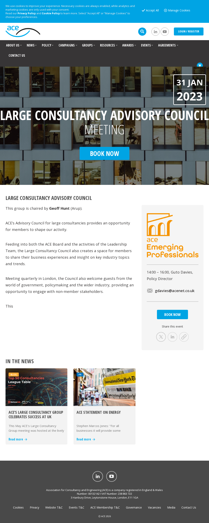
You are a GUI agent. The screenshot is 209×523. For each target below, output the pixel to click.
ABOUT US (12, 45)
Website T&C (54, 507)
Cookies (18, 507)
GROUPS (87, 45)
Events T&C (76, 507)
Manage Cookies (179, 10)
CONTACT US (17, 55)
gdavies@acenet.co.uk (175, 290)
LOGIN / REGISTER (188, 31)
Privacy (34, 507)
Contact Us (188, 507)
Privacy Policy (27, 13)
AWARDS (128, 45)
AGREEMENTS (167, 45)
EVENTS (146, 45)
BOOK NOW (172, 314)
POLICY (46, 45)
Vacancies (154, 507)
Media (171, 507)
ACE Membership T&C (105, 507)
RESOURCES (107, 45)
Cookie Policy (51, 13)
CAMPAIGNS (67, 45)
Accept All (152, 10)
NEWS (30, 45)
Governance (134, 507)
